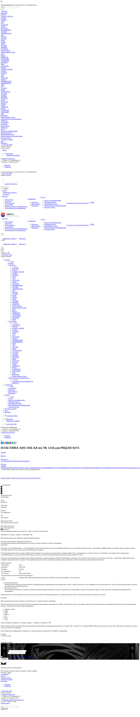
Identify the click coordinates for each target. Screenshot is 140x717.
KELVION (40, 468)
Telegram (7, 165)
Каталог (11, 263)
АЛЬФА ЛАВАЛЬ (4, 467)
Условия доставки (6, 679)
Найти (3, 709)
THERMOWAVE (66, 468)
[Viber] (10, 443)
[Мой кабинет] (1, 236)
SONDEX (15, 468)
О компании (12, 388)
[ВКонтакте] (2, 443)
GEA (23, 468)
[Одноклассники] (4, 443)
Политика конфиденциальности (13, 700)
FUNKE (9, 468)
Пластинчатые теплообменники (22, 381)
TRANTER (29, 468)
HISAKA (77, 468)
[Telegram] (15, 443)
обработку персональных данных (23, 657)
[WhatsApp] (6, 182)
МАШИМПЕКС (49, 468)
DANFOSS (115, 468)
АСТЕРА (83, 468)
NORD (35, 468)
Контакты (4, 681)
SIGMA (92, 468)
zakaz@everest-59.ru (8, 158)
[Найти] (2, 9)
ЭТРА (20, 468)
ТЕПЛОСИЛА (124, 468)
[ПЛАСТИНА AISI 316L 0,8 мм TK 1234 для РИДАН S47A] (20, 478)
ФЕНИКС (108, 468)
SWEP (88, 468)
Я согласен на (18, 657)
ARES (97, 468)
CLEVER (102, 468)
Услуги (10, 398)
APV (73, 468)
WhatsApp (8, 167)
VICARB (58, 468)
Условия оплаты (6, 678)
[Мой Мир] (7, 443)
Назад (12, 261)
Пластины (15, 268)
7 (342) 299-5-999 (6, 145)
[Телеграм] (6, 179)
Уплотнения (16, 325)
